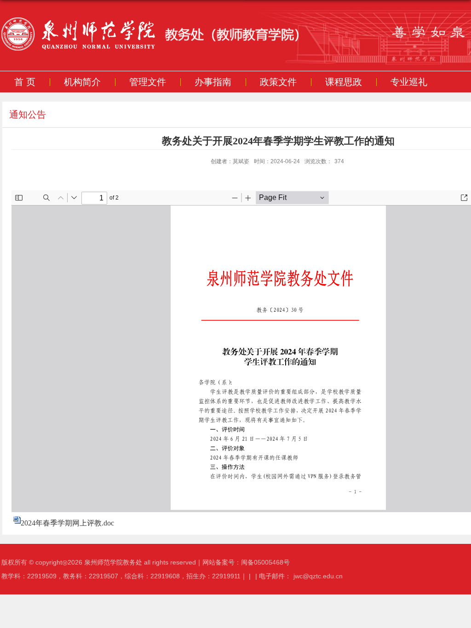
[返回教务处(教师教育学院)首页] (177, 35)
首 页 (24, 82)
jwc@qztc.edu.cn (318, 576)
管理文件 (147, 82)
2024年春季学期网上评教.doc (67, 523)
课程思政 (343, 82)
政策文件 (278, 82)
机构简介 (82, 82)
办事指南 (213, 82)
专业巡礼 (409, 82)
